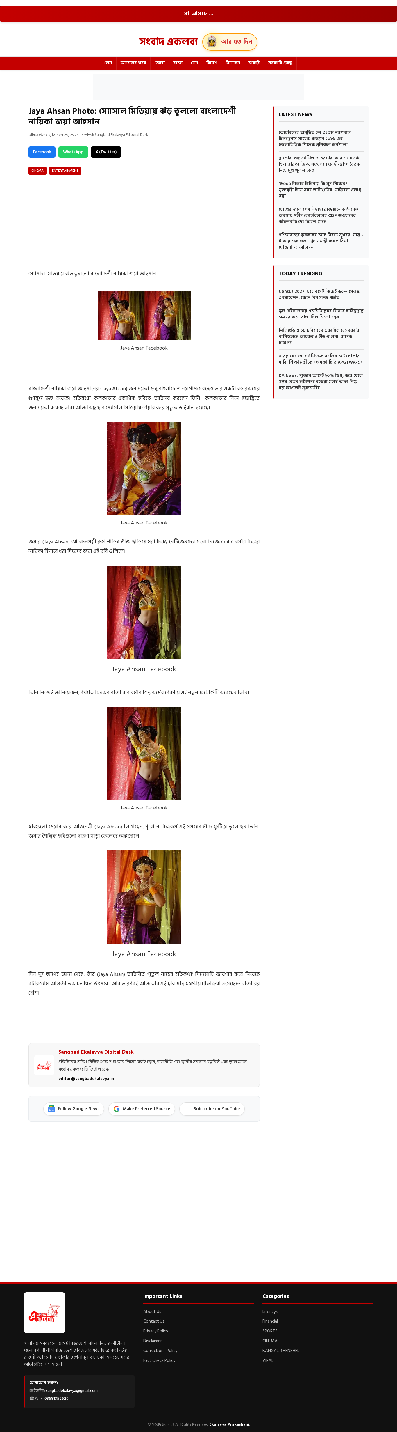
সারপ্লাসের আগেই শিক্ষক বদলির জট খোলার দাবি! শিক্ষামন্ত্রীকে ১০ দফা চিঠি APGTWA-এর (321, 359)
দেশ (194, 63)
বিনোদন (233, 63)
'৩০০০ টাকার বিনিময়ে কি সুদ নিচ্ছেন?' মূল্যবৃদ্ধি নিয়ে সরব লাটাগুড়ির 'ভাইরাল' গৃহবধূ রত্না (320, 190)
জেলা (160, 63)
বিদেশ (211, 63)
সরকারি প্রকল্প (280, 63)
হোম (108, 63)
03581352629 (56, 1398)
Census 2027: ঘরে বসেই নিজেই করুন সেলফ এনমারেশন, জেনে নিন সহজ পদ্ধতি (319, 294)
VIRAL (267, 1360)
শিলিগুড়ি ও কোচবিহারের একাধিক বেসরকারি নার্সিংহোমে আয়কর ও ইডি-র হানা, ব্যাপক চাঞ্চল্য (319, 336)
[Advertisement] (198, 87)
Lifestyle (270, 1311)
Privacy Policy (155, 1331)
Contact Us (153, 1321)
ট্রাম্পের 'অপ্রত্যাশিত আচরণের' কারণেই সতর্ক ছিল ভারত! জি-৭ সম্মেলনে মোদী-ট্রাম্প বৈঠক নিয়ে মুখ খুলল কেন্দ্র (319, 164)
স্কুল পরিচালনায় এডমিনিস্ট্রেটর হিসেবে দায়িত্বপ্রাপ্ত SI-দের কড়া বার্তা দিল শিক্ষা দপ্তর (321, 314)
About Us (152, 1311)
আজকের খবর (133, 63)
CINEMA (37, 170)
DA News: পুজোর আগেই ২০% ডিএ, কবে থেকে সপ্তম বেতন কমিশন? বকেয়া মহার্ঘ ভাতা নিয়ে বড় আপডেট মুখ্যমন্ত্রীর (321, 382)
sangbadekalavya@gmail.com (72, 1390)
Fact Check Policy (159, 1360)
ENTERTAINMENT (65, 170)
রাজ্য (178, 63)
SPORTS (270, 1331)
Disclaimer (152, 1341)
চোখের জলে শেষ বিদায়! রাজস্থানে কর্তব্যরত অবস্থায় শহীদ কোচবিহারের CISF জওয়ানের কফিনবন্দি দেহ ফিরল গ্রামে (318, 215)
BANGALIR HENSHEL (280, 1350)
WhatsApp (73, 151)
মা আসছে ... (198, 14)
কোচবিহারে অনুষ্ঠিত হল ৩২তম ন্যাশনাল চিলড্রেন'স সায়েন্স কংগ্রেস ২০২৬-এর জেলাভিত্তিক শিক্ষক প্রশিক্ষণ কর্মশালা (315, 139)
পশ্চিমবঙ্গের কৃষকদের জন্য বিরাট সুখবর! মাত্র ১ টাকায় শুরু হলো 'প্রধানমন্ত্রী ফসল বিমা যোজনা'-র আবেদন (321, 241)
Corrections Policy (160, 1350)
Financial (270, 1321)
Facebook (42, 151)
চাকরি (254, 63)
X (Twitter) (106, 151)
